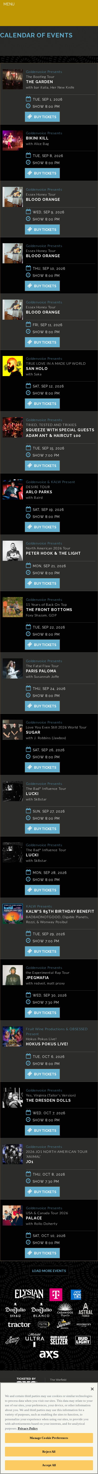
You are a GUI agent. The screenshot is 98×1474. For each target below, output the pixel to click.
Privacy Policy (28, 1428)
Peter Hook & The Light (53, 553)
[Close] (92, 1389)
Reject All (48, 1451)
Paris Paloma (41, 671)
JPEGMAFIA (37, 977)
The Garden (39, 82)
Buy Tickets (45, 117)
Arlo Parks (39, 492)
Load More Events (49, 1271)
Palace (34, 1218)
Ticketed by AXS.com (34, 46)
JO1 (30, 1161)
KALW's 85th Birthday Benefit (60, 911)
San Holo (37, 368)
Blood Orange (43, 199)
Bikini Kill (37, 138)
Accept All (49, 1465)
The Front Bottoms (49, 609)
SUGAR (33, 732)
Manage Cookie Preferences (49, 1438)
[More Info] (13, 88)
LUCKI (32, 793)
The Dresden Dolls (48, 1100)
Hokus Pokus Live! (47, 1044)
